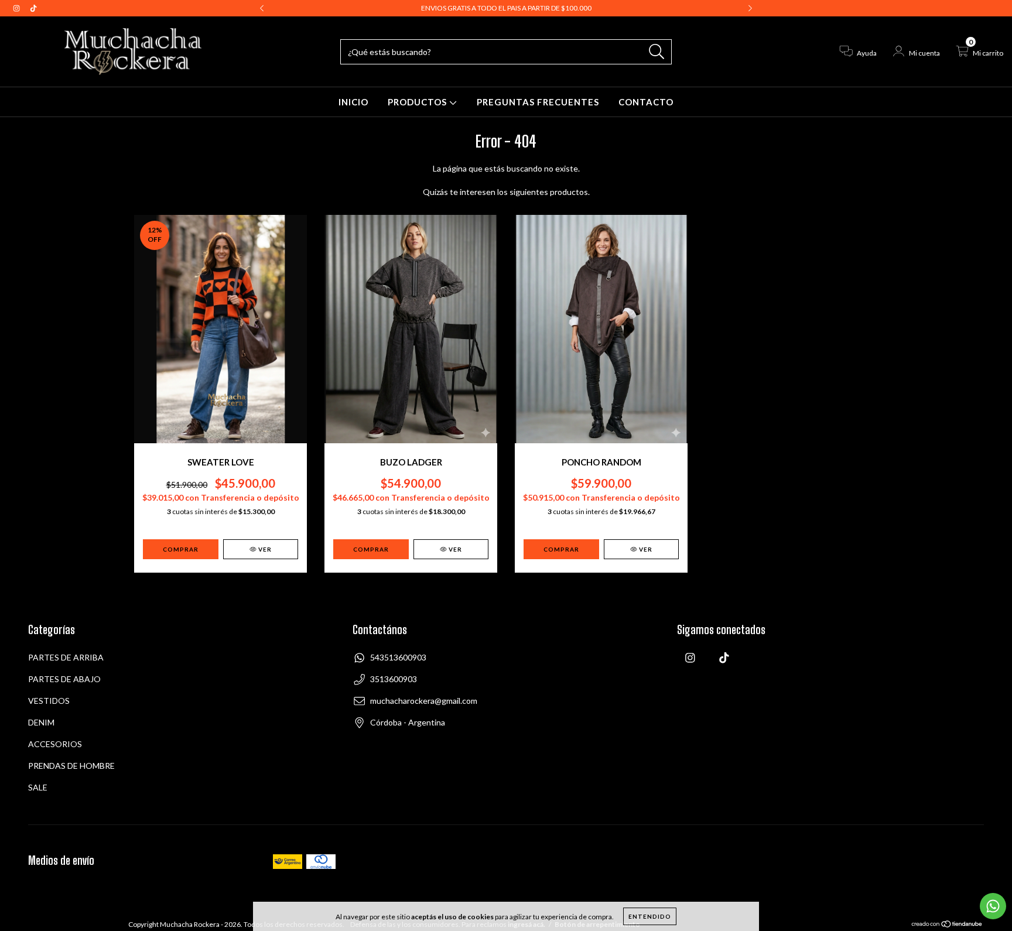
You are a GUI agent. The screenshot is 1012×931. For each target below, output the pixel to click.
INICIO (353, 102)
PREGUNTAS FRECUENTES (538, 102)
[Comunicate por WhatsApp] (993, 906)
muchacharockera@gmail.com (423, 701)
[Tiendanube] (947, 925)
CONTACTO (645, 102)
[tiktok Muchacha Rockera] (33, 8)
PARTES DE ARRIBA (66, 657)
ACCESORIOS (55, 744)
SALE (37, 787)
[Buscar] (657, 52)
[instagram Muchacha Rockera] (17, 8)
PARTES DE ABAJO (64, 679)
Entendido (649, 916)
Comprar (371, 549)
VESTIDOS (49, 701)
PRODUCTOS (418, 102)
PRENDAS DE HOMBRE (71, 766)
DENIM (41, 722)
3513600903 (393, 679)
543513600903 (398, 657)
